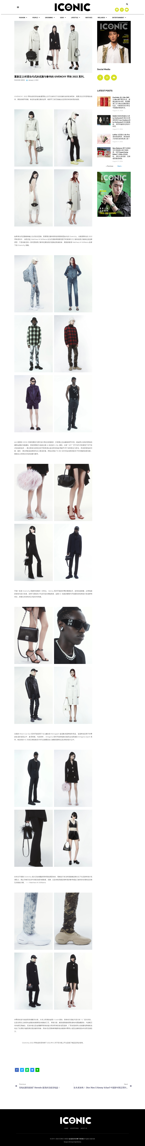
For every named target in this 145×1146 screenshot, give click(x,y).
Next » (119, 166)
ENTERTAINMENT (118, 18)
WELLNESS (101, 18)
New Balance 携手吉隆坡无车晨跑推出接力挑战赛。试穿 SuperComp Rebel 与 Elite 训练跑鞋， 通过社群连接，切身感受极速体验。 (121, 153)
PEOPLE (35, 18)
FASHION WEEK (19, 80)
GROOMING (49, 18)
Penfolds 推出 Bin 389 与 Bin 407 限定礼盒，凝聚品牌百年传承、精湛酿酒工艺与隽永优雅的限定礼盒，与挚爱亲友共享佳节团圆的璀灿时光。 (121, 102)
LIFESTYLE (74, 18)
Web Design (71, 1141)
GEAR (62, 18)
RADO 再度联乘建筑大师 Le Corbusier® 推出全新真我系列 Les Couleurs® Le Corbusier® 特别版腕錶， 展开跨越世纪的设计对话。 (121, 121)
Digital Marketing (77, 1141)
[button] (18, 7)
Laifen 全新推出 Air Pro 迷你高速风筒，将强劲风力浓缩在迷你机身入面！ (121, 137)
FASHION (22, 18)
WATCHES (88, 18)
